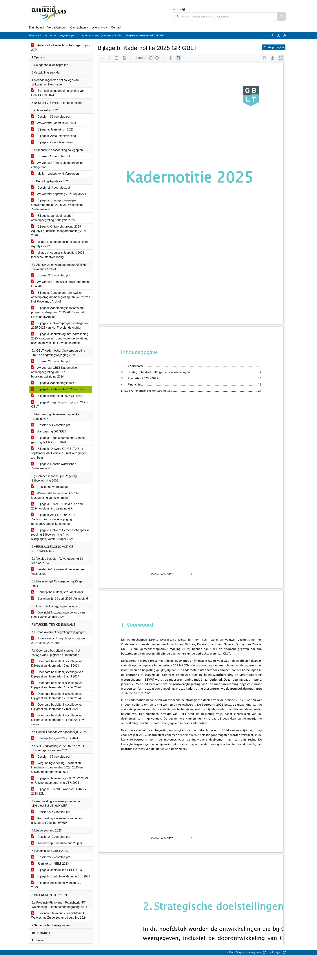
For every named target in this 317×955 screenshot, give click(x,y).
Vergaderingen (57, 27)
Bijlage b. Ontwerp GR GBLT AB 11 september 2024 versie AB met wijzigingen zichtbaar (59, 453)
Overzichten (78, 27)
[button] (281, 16)
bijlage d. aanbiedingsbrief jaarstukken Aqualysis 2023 (59, 244)
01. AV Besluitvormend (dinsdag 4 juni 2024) (100, 35)
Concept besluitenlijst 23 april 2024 (60, 592)
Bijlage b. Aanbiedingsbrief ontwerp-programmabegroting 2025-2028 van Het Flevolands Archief (58, 312)
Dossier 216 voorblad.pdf (53, 275)
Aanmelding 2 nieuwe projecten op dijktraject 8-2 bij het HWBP (57, 820)
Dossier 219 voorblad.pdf (53, 836)
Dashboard (36, 27)
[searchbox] (224, 16)
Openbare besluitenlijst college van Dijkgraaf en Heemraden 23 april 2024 (57, 696)
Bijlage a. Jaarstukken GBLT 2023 (59, 870)
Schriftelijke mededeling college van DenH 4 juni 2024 (58, 93)
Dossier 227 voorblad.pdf (53, 811)
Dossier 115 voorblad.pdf (53, 156)
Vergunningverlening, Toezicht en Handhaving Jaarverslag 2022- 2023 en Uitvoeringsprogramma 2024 (57, 767)
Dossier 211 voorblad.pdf (53, 187)
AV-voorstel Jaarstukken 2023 (56, 123)
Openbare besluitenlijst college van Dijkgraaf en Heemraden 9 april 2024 (57, 674)
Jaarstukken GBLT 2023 (53, 863)
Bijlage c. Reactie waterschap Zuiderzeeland (53, 466)
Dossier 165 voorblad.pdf (53, 756)
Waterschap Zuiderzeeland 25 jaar (59, 843)
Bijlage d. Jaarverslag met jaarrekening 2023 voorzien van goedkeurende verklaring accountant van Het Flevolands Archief (59, 338)
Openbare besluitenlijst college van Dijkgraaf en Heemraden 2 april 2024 (57, 663)
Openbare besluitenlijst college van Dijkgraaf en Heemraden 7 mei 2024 (57, 707)
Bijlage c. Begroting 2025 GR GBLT (60, 395)
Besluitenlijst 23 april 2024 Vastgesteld (62, 598)
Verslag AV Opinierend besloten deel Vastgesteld (58, 571)
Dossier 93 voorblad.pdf (52, 486)
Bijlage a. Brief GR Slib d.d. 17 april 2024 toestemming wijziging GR (57, 506)
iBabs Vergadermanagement (245, 952)
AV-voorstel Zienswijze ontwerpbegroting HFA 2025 (60, 284)
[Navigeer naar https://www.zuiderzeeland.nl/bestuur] (48, 14)
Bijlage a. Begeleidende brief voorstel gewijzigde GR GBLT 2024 (58, 440)
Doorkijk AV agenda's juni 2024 (57, 738)
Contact (116, 27)
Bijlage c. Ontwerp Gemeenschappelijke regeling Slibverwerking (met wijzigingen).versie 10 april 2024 (60, 535)
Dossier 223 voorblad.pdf (53, 361)
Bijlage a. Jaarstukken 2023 (55, 129)
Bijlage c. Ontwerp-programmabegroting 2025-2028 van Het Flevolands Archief (60, 325)
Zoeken (177, 9)
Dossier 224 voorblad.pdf (53, 425)
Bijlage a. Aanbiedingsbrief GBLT (59, 382)
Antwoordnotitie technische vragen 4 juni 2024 (60, 47)
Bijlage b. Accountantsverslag (56, 135)
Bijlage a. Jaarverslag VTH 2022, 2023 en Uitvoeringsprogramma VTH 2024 (59, 780)
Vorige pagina (275, 47)
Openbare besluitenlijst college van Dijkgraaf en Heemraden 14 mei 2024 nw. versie (58, 720)
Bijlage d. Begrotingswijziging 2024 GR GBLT (60, 404)
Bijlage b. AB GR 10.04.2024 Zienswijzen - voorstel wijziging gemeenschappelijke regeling (53, 519)
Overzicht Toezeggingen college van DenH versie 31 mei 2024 (58, 614)
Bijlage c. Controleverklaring (55, 142)
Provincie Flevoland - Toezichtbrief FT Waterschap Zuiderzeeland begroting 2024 (59, 915)
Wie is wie (98, 27)
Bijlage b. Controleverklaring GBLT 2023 (63, 876)
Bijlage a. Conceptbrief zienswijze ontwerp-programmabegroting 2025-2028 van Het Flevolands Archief (60, 297)
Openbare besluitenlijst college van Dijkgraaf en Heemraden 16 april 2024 (57, 685)
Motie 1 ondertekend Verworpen (58, 173)
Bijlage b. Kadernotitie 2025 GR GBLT (62, 389)
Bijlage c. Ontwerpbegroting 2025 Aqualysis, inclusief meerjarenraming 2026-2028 (59, 231)
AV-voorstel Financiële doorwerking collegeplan (57, 165)
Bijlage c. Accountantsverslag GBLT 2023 (57, 885)
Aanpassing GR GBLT (51, 431)
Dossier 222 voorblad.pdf (53, 857)
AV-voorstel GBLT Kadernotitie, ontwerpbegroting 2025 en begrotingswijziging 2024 (54, 372)
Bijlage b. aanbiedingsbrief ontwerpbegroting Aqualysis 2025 (53, 218)
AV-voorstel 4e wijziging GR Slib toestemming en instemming (55, 495)
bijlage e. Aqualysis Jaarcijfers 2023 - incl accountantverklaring (58, 255)
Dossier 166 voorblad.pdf (53, 116)
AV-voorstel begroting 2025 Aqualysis (61, 194)
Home (53, 35)
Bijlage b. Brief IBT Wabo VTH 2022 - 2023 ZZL (58, 791)
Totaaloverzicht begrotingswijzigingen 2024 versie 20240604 (58, 640)
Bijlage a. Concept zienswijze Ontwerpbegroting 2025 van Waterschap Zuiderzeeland (57, 205)
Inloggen (277, 952)
